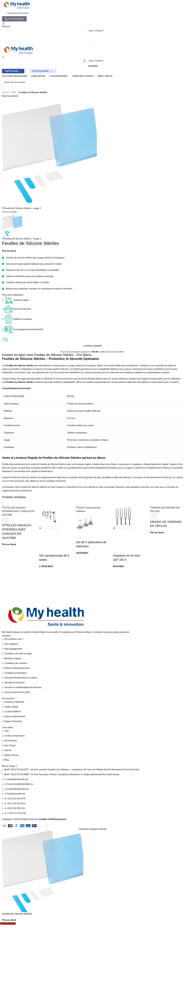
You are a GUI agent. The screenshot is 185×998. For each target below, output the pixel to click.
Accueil (5, 92)
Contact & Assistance (14, 736)
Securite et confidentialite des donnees (23, 687)
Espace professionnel (14, 716)
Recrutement (10, 740)
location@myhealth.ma (18, 789)
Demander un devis (5, 519)
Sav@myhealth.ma (16, 794)
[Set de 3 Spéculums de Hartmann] (92, 509)
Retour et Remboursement (17, 668)
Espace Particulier (13, 721)
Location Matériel (12, 711)
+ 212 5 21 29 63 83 (16, 813)
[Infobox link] (23, 593)
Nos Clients (10, 745)
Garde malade (11, 707)
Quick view (12, 519)
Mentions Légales (12, 658)
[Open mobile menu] (92, 41)
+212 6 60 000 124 (16, 808)
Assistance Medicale (14, 702)
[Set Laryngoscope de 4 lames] (49, 516)
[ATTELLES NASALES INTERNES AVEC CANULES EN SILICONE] (18, 511)
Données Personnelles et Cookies (20, 678)
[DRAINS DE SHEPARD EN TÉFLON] (166, 509)
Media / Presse (11, 755)
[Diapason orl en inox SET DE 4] (123, 516)
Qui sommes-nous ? (14, 639)
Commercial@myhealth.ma (20, 784)
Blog (6, 760)
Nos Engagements (13, 649)
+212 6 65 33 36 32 (16, 803)
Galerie (7, 750)
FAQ (6, 731)
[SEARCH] (180, 82)
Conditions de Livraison (15, 663)
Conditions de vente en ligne (18, 653)
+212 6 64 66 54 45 (16, 798)
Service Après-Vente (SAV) (17, 692)
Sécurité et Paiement (14, 682)
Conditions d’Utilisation (15, 673)
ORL (14, 92)
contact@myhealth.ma (17, 779)
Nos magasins (11, 644)
